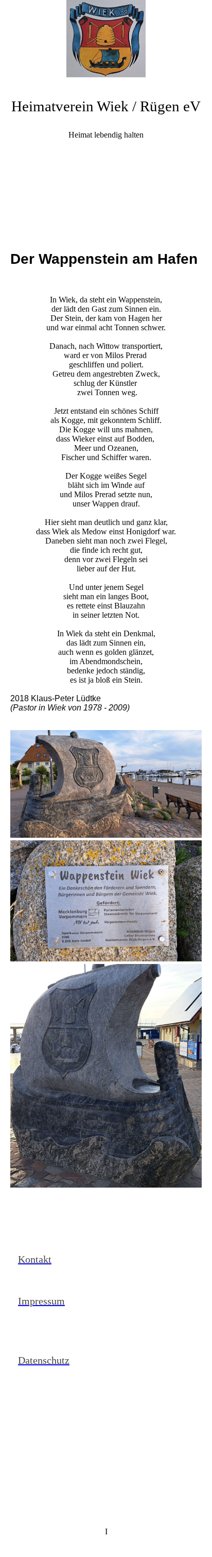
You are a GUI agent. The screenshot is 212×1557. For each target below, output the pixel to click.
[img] (106, 38)
